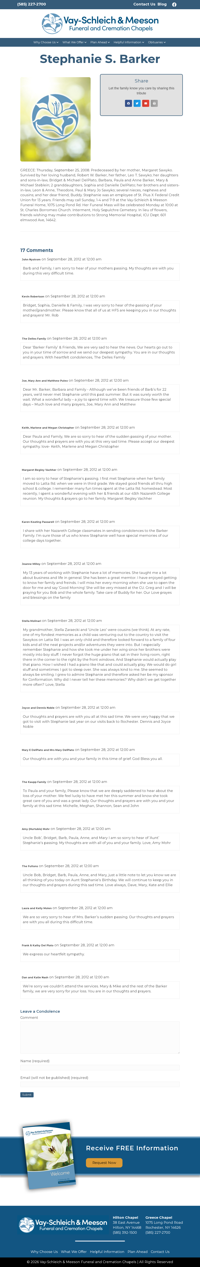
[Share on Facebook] (128, 103)
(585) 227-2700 (157, 1232)
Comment (29, 1018)
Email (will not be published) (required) (54, 1078)
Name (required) (35, 1061)
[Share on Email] (145, 103)
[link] (46, 42)
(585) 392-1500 (125, 1232)
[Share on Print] (154, 103)
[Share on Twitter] (137, 103)
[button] (174, 5)
